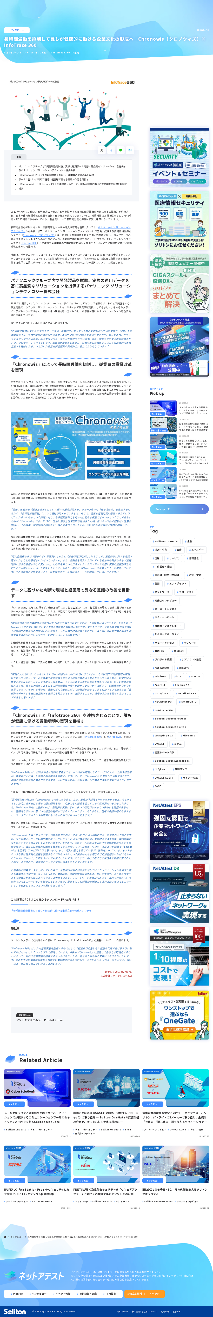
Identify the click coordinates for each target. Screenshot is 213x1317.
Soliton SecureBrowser (171, 718)
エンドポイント (178, 583)
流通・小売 (161, 549)
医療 (179, 549)
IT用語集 (111, 1293)
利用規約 (165, 1311)
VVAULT (160, 744)
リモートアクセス (165, 642)
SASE (158, 786)
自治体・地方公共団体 (167, 575)
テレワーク (190, 642)
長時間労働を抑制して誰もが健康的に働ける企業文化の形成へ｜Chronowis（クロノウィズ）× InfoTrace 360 (82, 1236)
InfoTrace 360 (164, 710)
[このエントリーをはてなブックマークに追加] (130, 150)
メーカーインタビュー (167, 609)
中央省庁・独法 (163, 566)
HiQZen (160, 769)
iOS (178, 676)
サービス (174, 558)
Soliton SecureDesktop (171, 727)
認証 (157, 583)
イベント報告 (63, 1293)
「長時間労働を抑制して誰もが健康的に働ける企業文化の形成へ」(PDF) (51, 910)
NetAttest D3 (163, 701)
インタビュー (17, 30)
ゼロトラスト (186, 592)
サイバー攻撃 (190, 777)
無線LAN (179, 651)
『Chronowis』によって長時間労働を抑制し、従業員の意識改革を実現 (56, 175)
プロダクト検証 (163, 659)
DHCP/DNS (161, 693)
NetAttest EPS (187, 693)
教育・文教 (195, 575)
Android (160, 685)
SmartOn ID (189, 701)
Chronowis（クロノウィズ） (39, 235)
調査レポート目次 (165, 752)
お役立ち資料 (134, 1293)
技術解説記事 (162, 668)
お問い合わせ (122, 1311)
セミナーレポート (165, 617)
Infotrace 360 (29, 243)
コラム (178, 744)
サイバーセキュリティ (167, 634)
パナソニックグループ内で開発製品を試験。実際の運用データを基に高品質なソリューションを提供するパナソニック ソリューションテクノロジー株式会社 (72, 168)
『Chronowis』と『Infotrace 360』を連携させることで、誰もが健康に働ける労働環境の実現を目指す (73, 184)
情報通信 (194, 558)
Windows (161, 676)
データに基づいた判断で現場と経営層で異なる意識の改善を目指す (54, 179)
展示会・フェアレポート (168, 625)
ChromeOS (182, 685)
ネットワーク (162, 592)
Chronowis (114, 736)
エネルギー (197, 549)
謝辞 (21, 188)
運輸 (157, 558)
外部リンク (181, 769)
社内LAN (159, 651)
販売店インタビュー (166, 600)
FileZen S (189, 735)
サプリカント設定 (191, 659)
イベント (154, 1293)
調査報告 (184, 668)
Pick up (18, 1293)
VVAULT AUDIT (164, 777)
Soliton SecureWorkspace (172, 760)
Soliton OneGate (166, 541)
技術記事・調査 (88, 1293)
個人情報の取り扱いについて (144, 1311)
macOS (195, 676)
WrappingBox (164, 735)
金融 (189, 541)
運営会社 (176, 1311)
